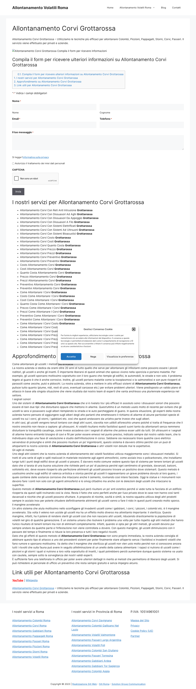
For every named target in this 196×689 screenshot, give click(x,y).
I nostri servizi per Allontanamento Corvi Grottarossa (46, 77)
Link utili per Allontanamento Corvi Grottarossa (43, 85)
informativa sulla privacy (36, 157)
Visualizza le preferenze (120, 356)
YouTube (17, 580)
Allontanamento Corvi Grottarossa (33, 588)
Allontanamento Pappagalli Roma (32, 636)
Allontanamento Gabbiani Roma (31, 630)
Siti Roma (104, 684)
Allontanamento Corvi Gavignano (92, 620)
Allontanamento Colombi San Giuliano (95, 650)
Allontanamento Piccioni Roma (31, 646)
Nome (15, 112)
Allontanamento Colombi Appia (91, 671)
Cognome (105, 112)
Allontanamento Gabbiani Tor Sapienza (96, 666)
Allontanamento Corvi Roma (29, 625)
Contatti (176, 7)
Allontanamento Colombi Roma (31, 620)
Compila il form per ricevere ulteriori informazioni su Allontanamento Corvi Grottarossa (70, 74)
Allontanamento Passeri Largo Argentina (96, 640)
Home (110, 7)
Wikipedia (32, 580)
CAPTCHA (18, 169)
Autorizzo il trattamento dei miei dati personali (40, 163)
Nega (93, 356)
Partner (135, 636)
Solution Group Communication (129, 684)
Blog (163, 7)
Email (16, 118)
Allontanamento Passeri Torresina (92, 655)
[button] (133, 329)
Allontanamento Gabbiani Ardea (91, 660)
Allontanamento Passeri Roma (30, 641)
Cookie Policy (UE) (142, 630)
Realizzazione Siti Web (84, 684)
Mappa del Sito (140, 620)
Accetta (71, 356)
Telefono (106, 118)
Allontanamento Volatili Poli (88, 645)
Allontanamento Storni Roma (29, 651)
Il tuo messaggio (22, 132)
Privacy (135, 625)
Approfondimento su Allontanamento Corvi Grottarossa (47, 81)
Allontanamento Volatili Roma (40, 7)
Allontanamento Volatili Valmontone (93, 634)
